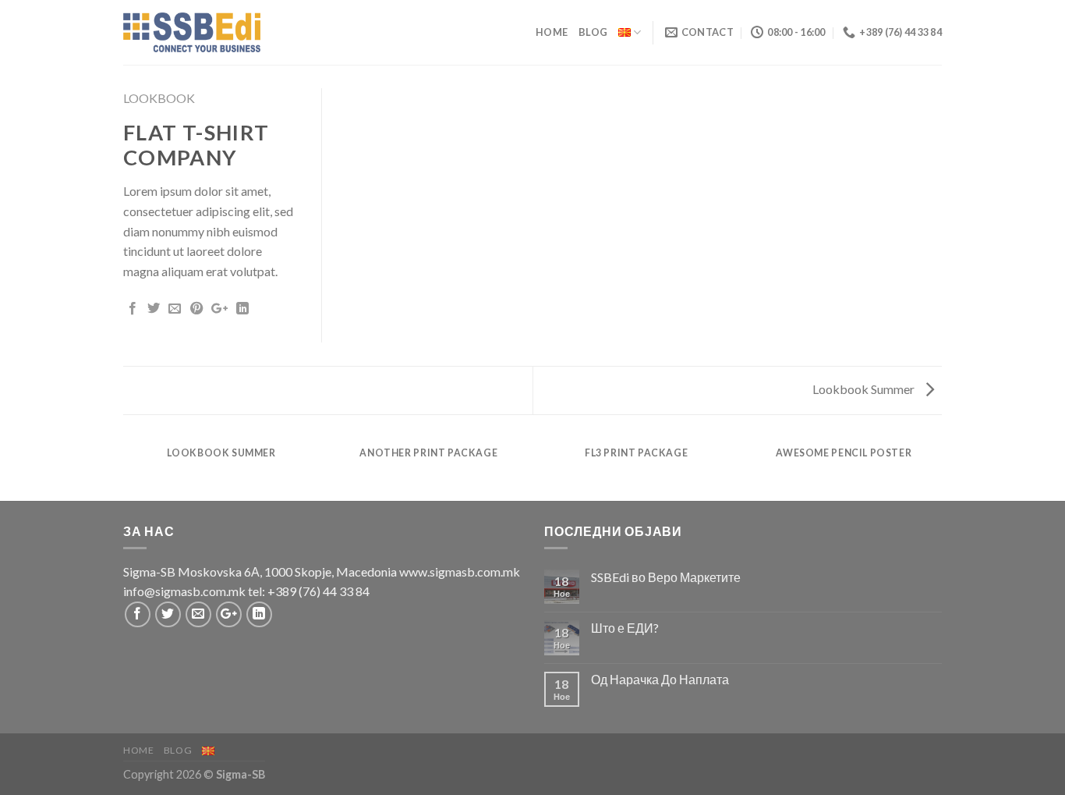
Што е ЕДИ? (625, 627)
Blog (592, 32)
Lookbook (159, 98)
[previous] (126, 468)
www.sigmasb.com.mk (459, 571)
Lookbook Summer (864, 389)
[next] (939, 468)
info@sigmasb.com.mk (184, 591)
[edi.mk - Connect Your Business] (191, 31)
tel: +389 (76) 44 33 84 (309, 591)
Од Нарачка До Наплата (660, 679)
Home (552, 32)
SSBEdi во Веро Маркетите (666, 577)
